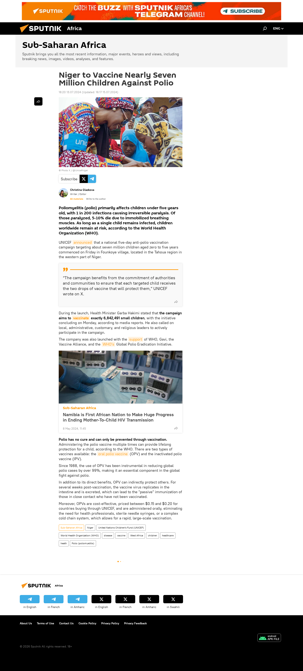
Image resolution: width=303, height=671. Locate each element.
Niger (90, 527)
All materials (76, 198)
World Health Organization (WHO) (80, 535)
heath (64, 543)
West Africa (136, 535)
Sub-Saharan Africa (79, 408)
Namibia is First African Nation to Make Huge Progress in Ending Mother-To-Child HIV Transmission (118, 417)
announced (83, 242)
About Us (26, 623)
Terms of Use (45, 623)
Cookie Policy (87, 623)
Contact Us (66, 623)
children (152, 535)
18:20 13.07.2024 (70, 92)
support (135, 339)
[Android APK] (269, 638)
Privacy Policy (110, 623)
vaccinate (81, 318)
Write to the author (96, 198)
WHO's (108, 344)
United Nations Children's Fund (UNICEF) (121, 527)
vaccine (121, 535)
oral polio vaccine (113, 453)
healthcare (168, 535)
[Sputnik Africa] (42, 34)
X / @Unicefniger (78, 170)
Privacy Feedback (135, 623)
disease (108, 535)
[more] (176, 302)
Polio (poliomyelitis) (83, 543)
